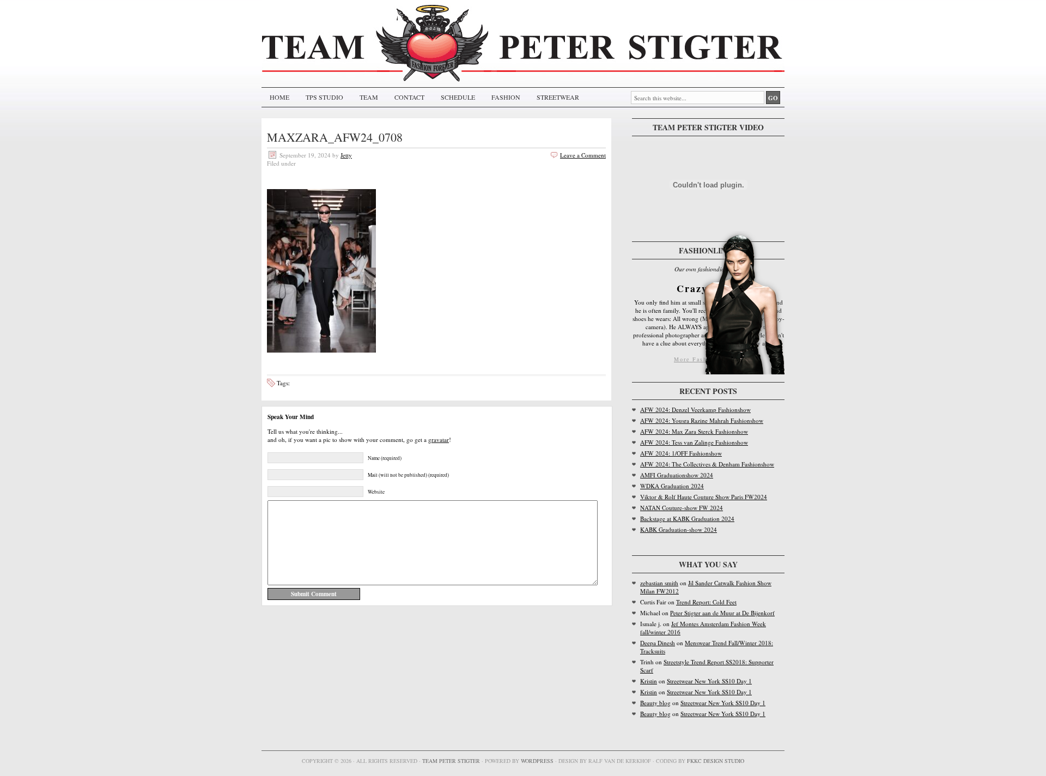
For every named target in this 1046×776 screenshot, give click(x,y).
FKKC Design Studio (715, 761)
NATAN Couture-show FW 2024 (681, 508)
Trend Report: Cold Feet (706, 602)
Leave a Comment (583, 155)
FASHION (505, 97)
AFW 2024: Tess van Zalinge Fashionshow (694, 442)
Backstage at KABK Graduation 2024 (687, 518)
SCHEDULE (458, 97)
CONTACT (409, 97)
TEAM (369, 97)
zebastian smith (659, 583)
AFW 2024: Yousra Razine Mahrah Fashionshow (701, 420)
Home (279, 97)
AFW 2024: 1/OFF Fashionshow (681, 453)
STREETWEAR (558, 97)
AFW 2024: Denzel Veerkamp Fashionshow (695, 409)
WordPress (537, 761)
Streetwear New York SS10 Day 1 (709, 681)
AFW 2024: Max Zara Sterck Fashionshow (694, 431)
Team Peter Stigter (451, 761)
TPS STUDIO (324, 97)
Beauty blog (655, 703)
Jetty (346, 155)
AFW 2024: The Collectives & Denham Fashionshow (707, 464)
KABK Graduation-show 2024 (678, 529)
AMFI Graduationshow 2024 (676, 475)
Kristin (648, 681)
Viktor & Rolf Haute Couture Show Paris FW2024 (703, 497)
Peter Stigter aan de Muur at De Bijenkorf (722, 613)
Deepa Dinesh (657, 643)
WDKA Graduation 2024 (672, 486)
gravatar (438, 439)
